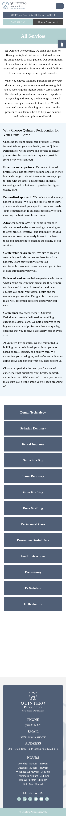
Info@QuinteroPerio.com (33, 737)
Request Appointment (48, 22)
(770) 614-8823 (18, 22)
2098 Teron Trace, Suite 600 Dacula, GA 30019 (33, 15)
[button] (62, 44)
